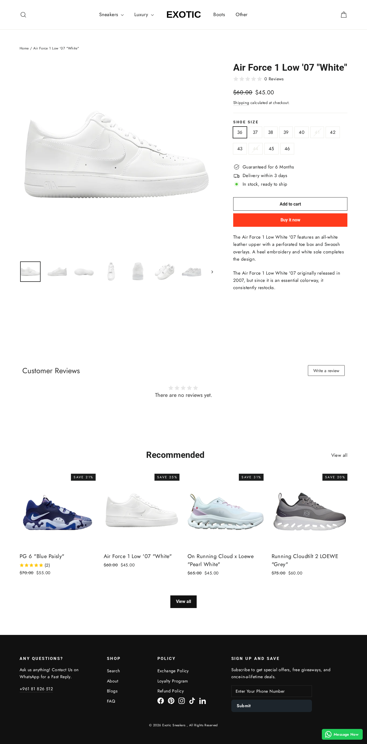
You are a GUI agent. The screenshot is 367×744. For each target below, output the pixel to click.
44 (255, 148)
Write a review (326, 371)
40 (301, 132)
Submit (244, 706)
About (112, 681)
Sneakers (109, 14)
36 (240, 132)
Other (241, 14)
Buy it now (290, 219)
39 (286, 132)
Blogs (112, 691)
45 (271, 148)
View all (339, 455)
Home (24, 48)
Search (113, 671)
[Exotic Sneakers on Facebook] (160, 700)
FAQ (111, 701)
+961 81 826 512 (36, 689)
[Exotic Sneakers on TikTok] (192, 700)
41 (317, 132)
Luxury (142, 14)
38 (270, 132)
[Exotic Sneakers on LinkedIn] (202, 700)
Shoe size (245, 122)
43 (240, 148)
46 (287, 148)
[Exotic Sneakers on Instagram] (181, 700)
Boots (219, 14)
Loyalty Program (172, 681)
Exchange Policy (173, 671)
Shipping (241, 102)
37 (255, 132)
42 (333, 132)
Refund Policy (170, 691)
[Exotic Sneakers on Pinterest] (171, 700)
